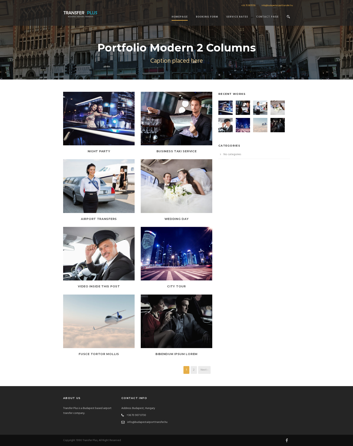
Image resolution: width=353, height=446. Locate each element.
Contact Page (267, 17)
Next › (204, 370)
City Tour (176, 286)
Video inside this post (99, 286)
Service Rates (237, 17)
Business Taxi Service (176, 151)
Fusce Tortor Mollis (99, 354)
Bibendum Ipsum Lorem (176, 354)
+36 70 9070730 (248, 5)
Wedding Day (176, 219)
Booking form (207, 17)
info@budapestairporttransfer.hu (277, 5)
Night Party (99, 151)
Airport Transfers (99, 219)
